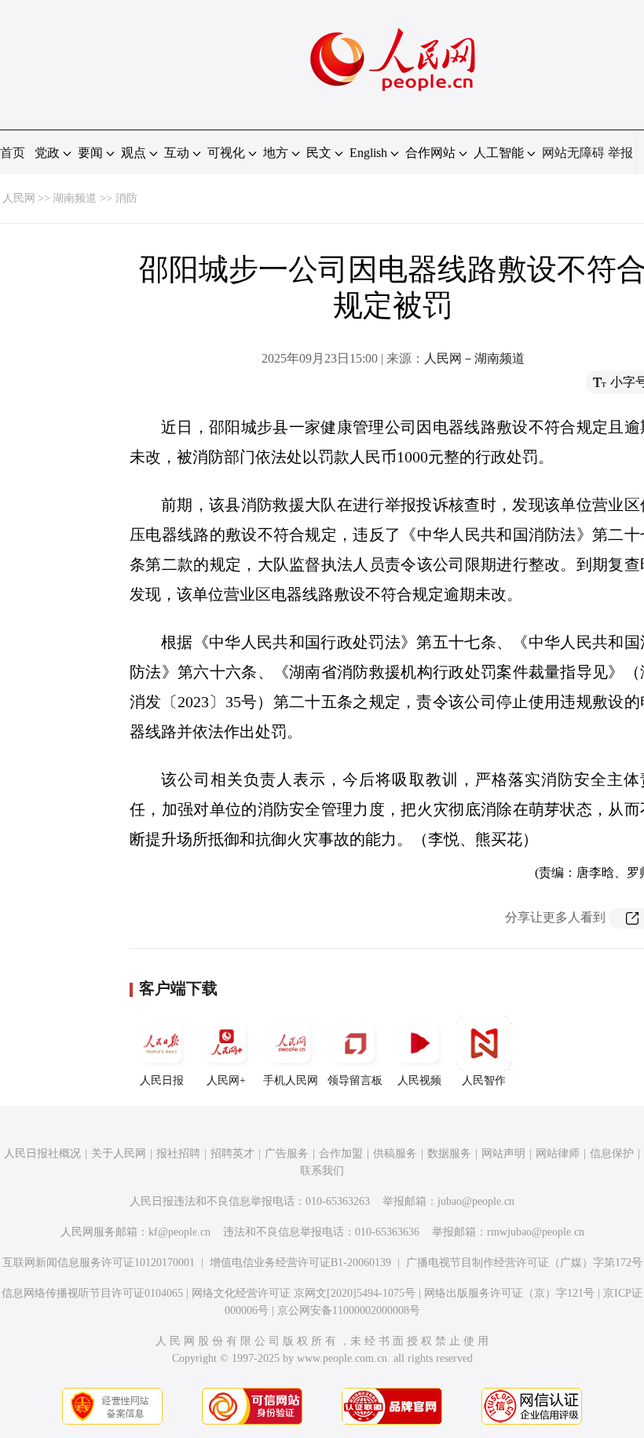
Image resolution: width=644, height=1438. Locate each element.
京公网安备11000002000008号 (348, 1310)
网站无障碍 (573, 152)
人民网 (18, 198)
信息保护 (612, 1153)
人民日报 (162, 1080)
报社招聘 (178, 1153)
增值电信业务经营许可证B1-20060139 (300, 1262)
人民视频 (419, 1080)
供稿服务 (395, 1153)
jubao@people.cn (475, 1201)
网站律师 (558, 1153)
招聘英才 (232, 1153)
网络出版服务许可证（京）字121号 (509, 1293)
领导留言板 (354, 1080)
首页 (12, 152)
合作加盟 (341, 1153)
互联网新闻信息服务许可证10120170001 (98, 1262)
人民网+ (226, 1080)
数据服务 (449, 1153)
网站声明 (503, 1153)
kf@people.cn (179, 1232)
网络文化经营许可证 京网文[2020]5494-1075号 (303, 1293)
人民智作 (484, 1080)
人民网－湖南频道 (474, 358)
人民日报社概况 (42, 1153)
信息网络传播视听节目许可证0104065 (92, 1293)
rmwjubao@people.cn (535, 1232)
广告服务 (287, 1153)
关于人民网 (118, 1153)
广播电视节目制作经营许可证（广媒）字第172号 (524, 1262)
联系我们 (322, 1171)
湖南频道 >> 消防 (95, 198)
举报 (620, 152)
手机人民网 (290, 1080)
